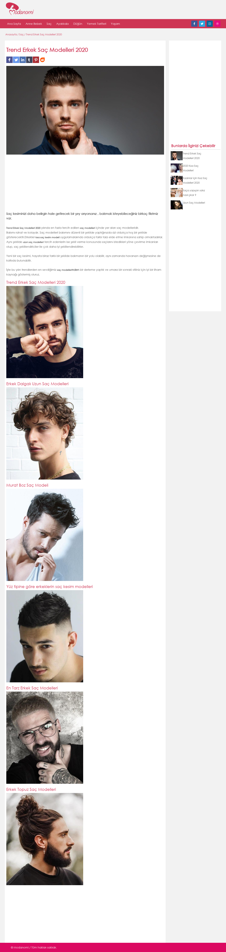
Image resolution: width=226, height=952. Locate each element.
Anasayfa (11, 34)
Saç (49, 23)
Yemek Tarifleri (96, 23)
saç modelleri (64, 269)
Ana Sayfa (14, 23)
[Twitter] (202, 25)
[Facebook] (194, 25)
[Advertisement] (85, 185)
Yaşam (115, 23)
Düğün (77, 23)
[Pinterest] (217, 25)
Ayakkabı (62, 23)
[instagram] (210, 25)
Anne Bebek (34, 23)
